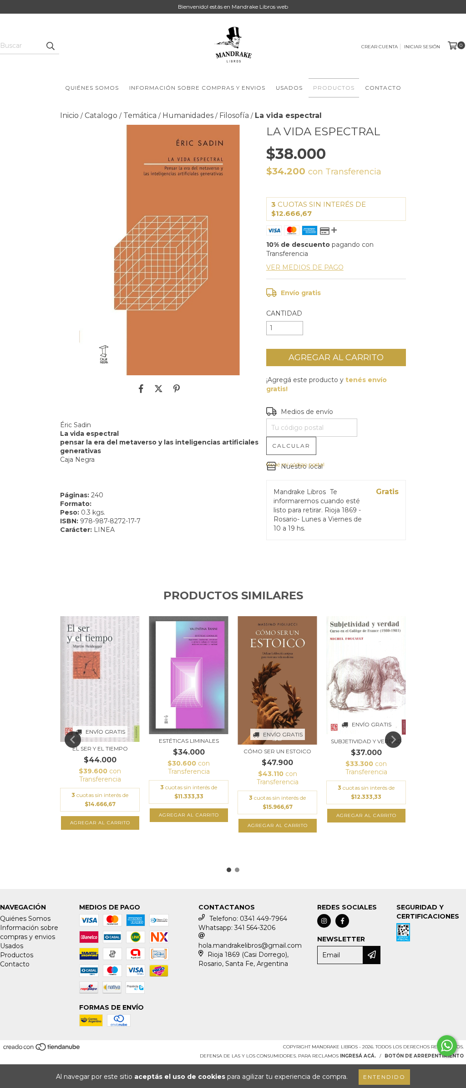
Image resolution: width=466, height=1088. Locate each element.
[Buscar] (50, 46)
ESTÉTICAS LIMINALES (189, 740)
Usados (289, 87)
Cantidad (284, 313)
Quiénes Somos (92, 87)
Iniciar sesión (422, 47)
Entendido (384, 1076)
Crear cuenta (379, 47)
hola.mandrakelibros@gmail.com (250, 945)
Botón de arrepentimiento (424, 1056)
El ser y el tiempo (100, 748)
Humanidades (187, 115)
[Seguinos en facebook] (342, 921)
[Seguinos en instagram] (324, 921)
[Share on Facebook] (141, 388)
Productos (334, 87)
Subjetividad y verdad (366, 741)
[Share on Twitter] (158, 388)
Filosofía (234, 115)
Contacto (383, 87)
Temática (140, 115)
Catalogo (101, 115)
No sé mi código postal (295, 464)
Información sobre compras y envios (197, 87)
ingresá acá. (358, 1056)
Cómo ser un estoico (277, 751)
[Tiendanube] (42, 1049)
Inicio (69, 115)
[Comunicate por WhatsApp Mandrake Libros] (447, 1045)
